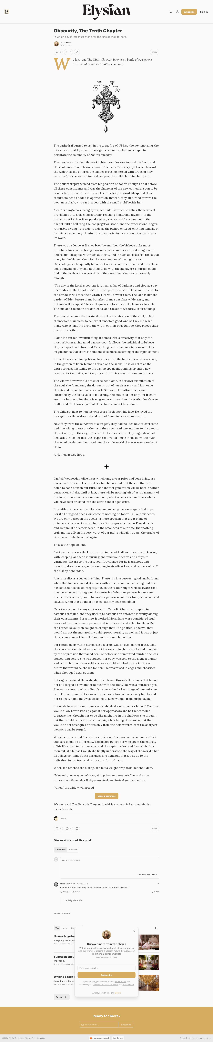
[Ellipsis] (157, 883)
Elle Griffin (66, 42)
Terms (28, 1038)
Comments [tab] (60, 849)
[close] (134, 931)
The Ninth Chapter (99, 59)
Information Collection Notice (105, 984)
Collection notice (38, 1038)
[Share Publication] (177, 12)
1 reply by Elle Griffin (73, 900)
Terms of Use (120, 981)
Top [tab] (57, 928)
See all (59, 997)
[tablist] (66, 849)
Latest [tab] (65, 928)
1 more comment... (63, 913)
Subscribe (189, 11)
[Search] (171, 12)
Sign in (204, 11)
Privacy (21, 1038)
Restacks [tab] (73, 849)
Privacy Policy (128, 984)
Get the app (118, 1038)
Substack (183, 1038)
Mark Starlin (66, 883)
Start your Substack (100, 1038)
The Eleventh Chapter (86, 804)
